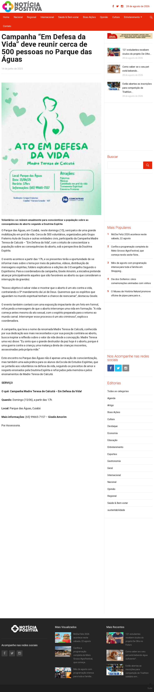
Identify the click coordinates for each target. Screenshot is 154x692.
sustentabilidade (116, 510)
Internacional (47, 17)
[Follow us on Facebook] (114, 6)
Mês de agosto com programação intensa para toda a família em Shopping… (129, 267)
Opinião (104, 17)
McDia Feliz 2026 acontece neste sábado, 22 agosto (82, 637)
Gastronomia (114, 461)
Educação (112, 440)
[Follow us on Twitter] (118, 6)
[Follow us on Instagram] (122, 6)
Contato (7, 26)
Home (6, 17)
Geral (110, 468)
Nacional (18, 17)
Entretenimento (132, 17)
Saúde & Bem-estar (68, 17)
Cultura (116, 17)
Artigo (110, 405)
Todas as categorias (118, 391)
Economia (112, 433)
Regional (31, 17)
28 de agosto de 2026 (137, 6)
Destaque (112, 426)
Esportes (112, 454)
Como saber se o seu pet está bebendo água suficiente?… (137, 655)
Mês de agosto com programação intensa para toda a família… (83, 673)
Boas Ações (89, 17)
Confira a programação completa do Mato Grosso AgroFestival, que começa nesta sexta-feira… (129, 250)
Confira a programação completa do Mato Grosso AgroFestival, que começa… (83, 655)
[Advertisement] (129, 126)
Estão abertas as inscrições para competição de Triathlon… (137, 87)
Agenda (111, 398)
